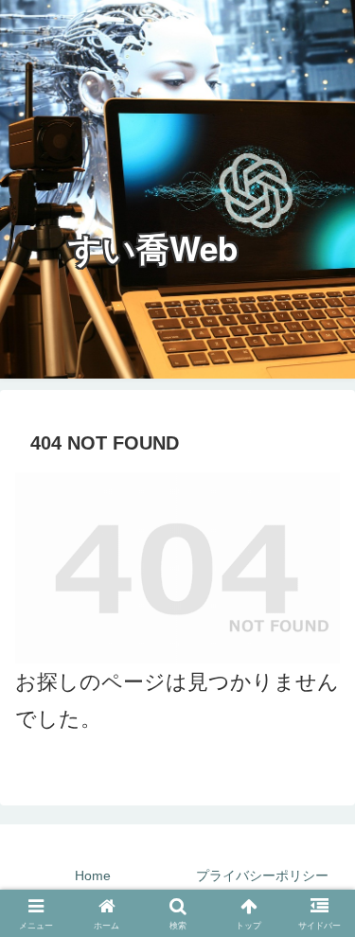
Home (93, 875)
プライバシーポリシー (262, 875)
